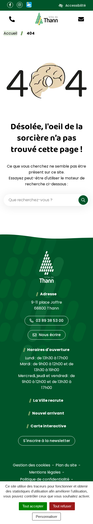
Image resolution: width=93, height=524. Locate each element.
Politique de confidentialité (44, 479)
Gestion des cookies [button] (31, 465)
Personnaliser (46, 517)
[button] (12, 19)
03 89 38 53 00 (49, 320)
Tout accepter (32, 506)
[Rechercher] (83, 200)
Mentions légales (45, 472)
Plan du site (66, 465)
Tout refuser (62, 506)
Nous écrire (50, 334)
